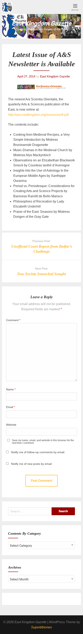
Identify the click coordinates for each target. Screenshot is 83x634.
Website (11, 424)
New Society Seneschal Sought (41, 274)
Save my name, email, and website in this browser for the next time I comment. (43, 441)
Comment (13, 320)
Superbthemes (41, 627)
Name (11, 389)
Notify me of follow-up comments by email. (38, 452)
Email (10, 407)
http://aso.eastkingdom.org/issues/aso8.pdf (38, 114)
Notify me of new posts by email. (31, 463)
